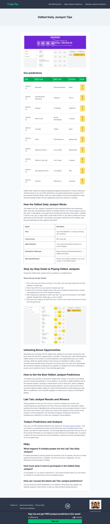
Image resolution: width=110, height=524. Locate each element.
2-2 (82, 171)
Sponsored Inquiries (26, 505)
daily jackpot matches (73, 426)
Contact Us (14, 505)
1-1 (82, 87)
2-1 (82, 129)
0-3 (82, 139)
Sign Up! (55, 521)
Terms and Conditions (27, 508)
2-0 (82, 98)
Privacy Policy (39, 505)
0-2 (82, 119)
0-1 (82, 181)
